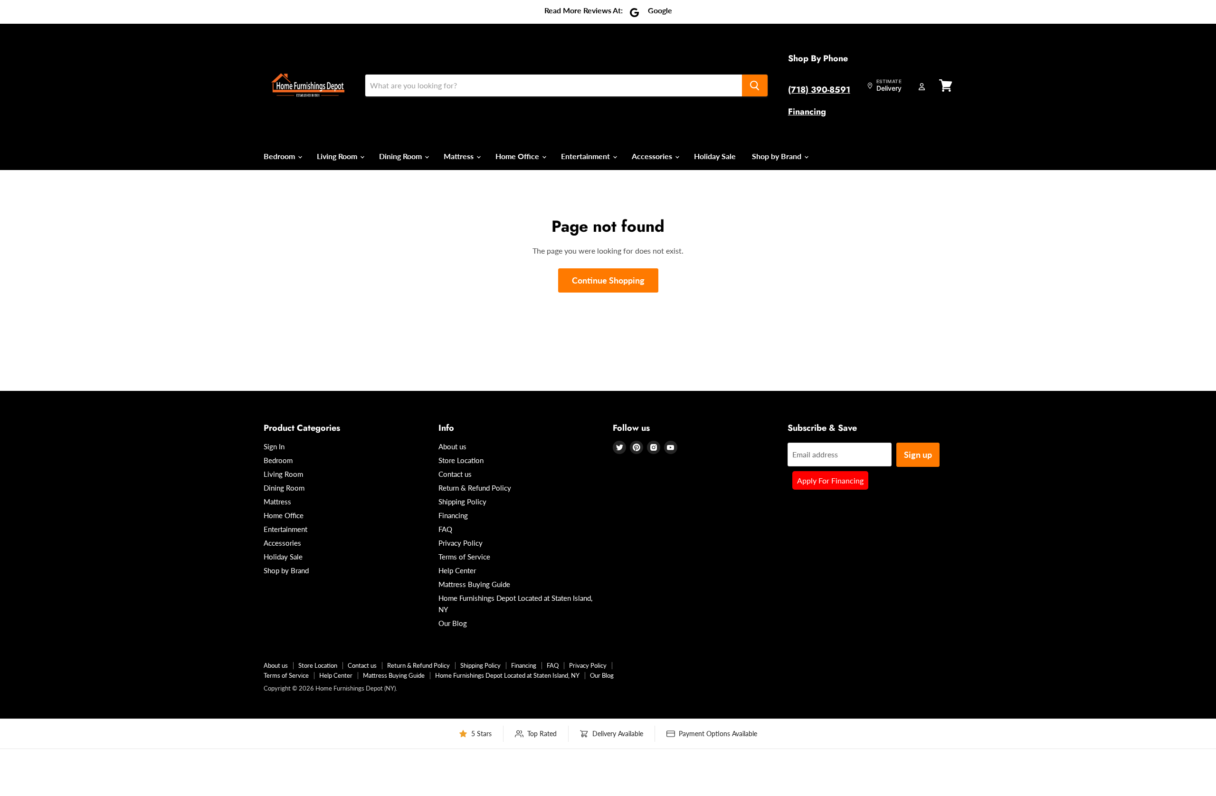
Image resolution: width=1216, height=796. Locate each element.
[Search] (755, 85)
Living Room (338, 156)
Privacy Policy (460, 543)
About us (452, 446)
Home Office (518, 156)
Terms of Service (464, 556)
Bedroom (280, 156)
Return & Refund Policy (474, 487)
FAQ (445, 529)
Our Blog (452, 623)
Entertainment (586, 156)
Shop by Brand (777, 156)
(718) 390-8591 (819, 90)
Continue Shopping (608, 280)
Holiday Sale (715, 156)
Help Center (457, 570)
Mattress (459, 156)
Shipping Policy (462, 501)
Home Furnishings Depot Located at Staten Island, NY (507, 675)
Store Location (461, 460)
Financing (807, 111)
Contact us (455, 474)
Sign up (918, 454)
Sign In (274, 446)
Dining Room (401, 156)
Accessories (653, 156)
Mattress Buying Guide (474, 584)
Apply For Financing (830, 480)
